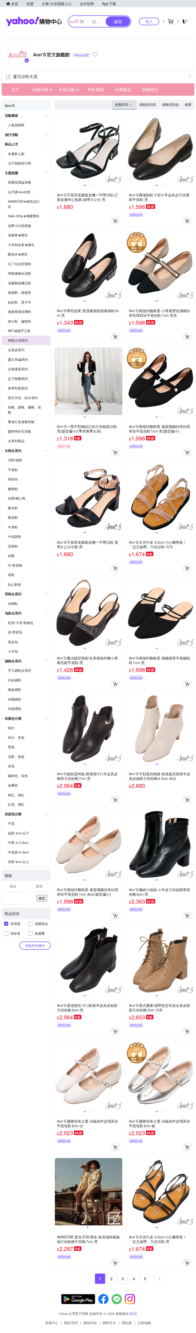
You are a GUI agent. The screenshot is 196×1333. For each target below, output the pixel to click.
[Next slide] (119, 149)
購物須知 (90, 1322)
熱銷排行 (150, 89)
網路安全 (109, 1322)
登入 (149, 21)
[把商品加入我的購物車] (115, 221)
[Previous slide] (58, 149)
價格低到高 (147, 104)
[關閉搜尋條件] (82, 21)
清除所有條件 (35, 945)
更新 (133, 1313)
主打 (15, 89)
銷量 (188, 104)
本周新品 (123, 89)
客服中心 (51, 1322)
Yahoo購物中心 (34, 21)
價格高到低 (170, 104)
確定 (42, 898)
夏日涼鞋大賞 (25, 76)
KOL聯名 (96, 89)
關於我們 (71, 1322)
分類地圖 (144, 1322)
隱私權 (127, 1322)
